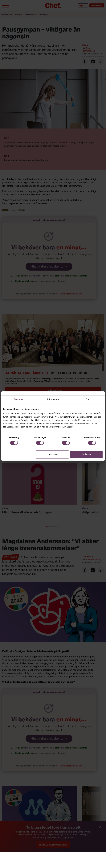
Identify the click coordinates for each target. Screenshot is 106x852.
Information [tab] (53, 399)
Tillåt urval (52, 454)
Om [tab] (87, 399)
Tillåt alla (86, 454)
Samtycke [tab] (18, 399)
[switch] (40, 443)
